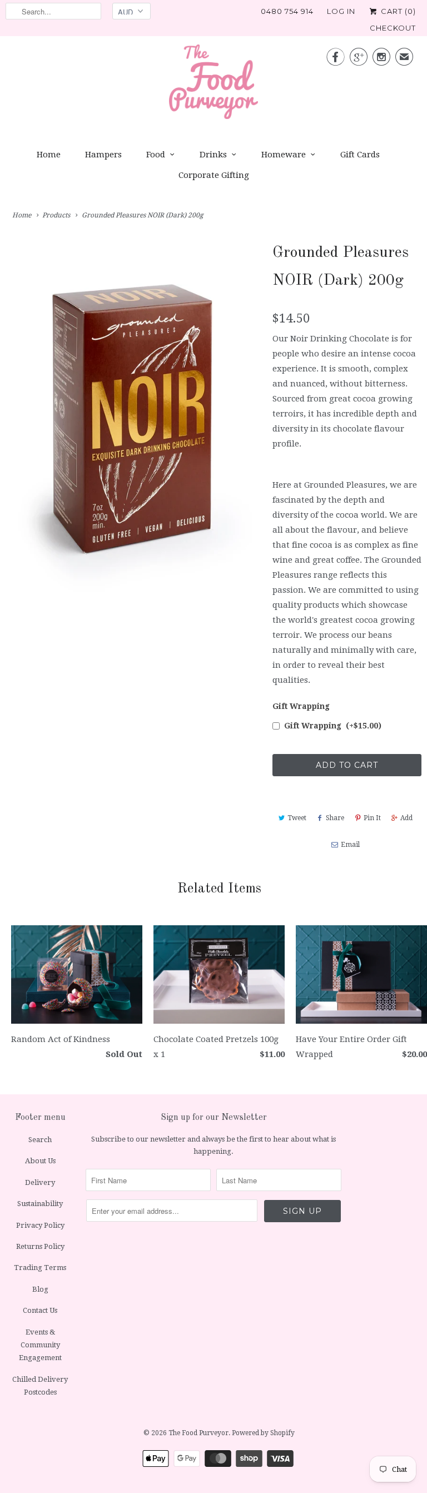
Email (350, 845)
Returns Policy (40, 1246)
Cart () (397, 11)
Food (155, 155)
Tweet (296, 818)
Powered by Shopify (263, 1433)
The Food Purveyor (198, 1433)
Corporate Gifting (213, 175)
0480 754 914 (287, 11)
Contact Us (40, 1310)
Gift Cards (360, 155)
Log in (341, 11)
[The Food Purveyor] (213, 84)
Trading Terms (40, 1267)
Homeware (283, 155)
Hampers (103, 155)
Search (40, 1139)
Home (49, 155)
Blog (40, 1289)
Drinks (213, 155)
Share (335, 818)
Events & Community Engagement (40, 1345)
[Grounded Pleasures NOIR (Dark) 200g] (133, 420)
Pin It (372, 818)
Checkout (393, 27)
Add (406, 818)
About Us (40, 1161)
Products (56, 215)
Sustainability (40, 1203)
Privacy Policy (40, 1225)
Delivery (40, 1182)
